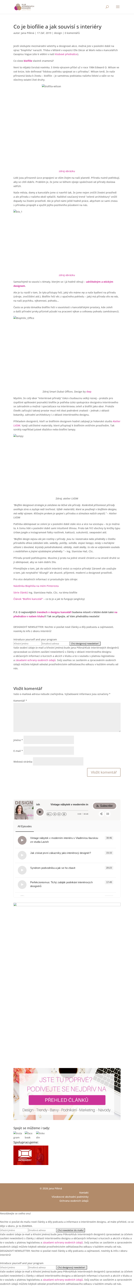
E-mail (18, 751)
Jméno (18, 740)
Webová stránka (22, 761)
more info (55, 842)
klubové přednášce (66, 54)
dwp (88, 391)
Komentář (20, 700)
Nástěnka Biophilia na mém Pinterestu (36, 586)
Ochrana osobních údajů (73, 1200)
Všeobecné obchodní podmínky (70, 1196)
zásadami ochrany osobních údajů (36, 660)
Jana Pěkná (27, 33)
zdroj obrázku (67, 171)
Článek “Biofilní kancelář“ (28, 599)
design (58, 33)
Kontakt (83, 1192)
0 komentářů (72, 33)
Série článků (20, 592)
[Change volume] (64, 814)
